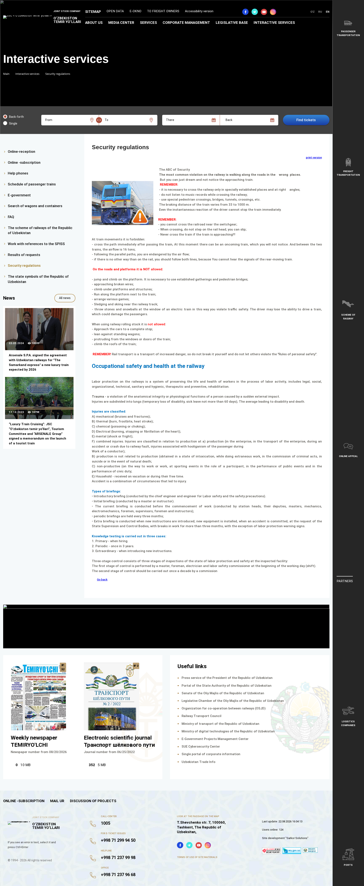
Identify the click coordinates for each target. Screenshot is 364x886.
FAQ (11, 217)
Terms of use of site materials (197, 857)
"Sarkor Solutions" (296, 838)
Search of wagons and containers (35, 206)
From (48, 120)
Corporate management (186, 22)
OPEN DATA (115, 11)
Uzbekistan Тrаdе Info (198, 762)
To (106, 120)
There (170, 120)
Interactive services (274, 22)
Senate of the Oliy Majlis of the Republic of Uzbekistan (223, 693)
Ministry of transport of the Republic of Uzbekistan (220, 724)
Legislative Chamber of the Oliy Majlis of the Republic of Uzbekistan (233, 701)
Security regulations (24, 265)
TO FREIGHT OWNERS (163, 11)
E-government (19, 195)
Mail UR (57, 801)
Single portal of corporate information (211, 754)
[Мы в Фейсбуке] (245, 12)
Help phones (18, 173)
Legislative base (232, 22)
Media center (121, 22)
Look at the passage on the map (198, 816)
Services (148, 22)
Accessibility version (199, 11)
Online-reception (21, 151)
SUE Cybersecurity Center (201, 746)
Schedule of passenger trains (32, 184)
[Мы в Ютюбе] (264, 12)
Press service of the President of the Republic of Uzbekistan (227, 678)
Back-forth (16, 116)
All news (65, 298)
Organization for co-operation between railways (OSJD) (224, 708)
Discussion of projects (93, 801)
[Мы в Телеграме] (255, 12)
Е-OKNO (135, 11)
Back (229, 120)
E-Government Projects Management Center (215, 739)
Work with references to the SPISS (36, 244)
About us (94, 22)
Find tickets (306, 120)
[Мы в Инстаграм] (273, 12)
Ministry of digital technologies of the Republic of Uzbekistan (228, 731)
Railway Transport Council (201, 716)
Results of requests (24, 255)
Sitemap (93, 11)
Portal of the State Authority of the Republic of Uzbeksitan (227, 686)
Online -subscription (24, 162)
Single (13, 123)
